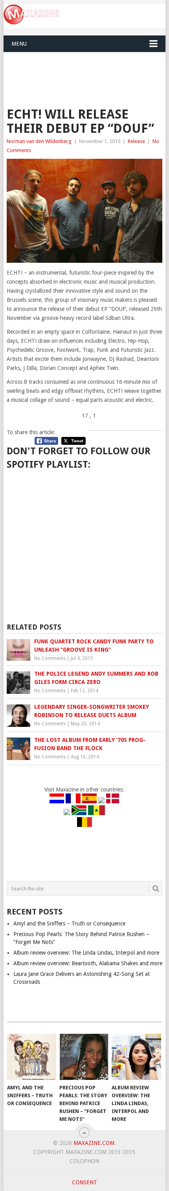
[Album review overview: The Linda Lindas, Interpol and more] (136, 1057)
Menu (19, 44)
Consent (84, 1182)
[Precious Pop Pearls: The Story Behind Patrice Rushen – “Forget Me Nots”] (83, 1057)
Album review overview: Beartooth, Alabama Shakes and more (87, 963)
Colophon (84, 1161)
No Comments (50, 658)
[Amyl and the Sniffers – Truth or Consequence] (31, 1057)
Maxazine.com (93, 1143)
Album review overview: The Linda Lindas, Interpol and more (86, 952)
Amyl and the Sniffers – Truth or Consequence (69, 923)
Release (136, 141)
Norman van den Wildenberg (39, 141)
